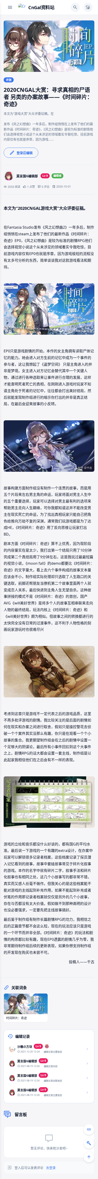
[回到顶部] (88, 1156)
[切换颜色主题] (88, 7)
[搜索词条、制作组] (75, 7)
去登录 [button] (51, 1167)
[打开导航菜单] (10, 7)
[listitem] (49, 1049)
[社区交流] (88, 1129)
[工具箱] (88, 1143)
